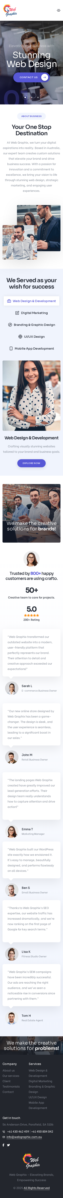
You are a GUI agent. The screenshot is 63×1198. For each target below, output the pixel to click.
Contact (8, 1092)
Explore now (31, 463)
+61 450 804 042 (42, 1131)
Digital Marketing (40, 1081)
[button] (25, 97)
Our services (11, 1075)
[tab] (31, 301)
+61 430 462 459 (18, 1131)
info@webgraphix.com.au (24, 1137)
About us (9, 1070)
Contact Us (29, 77)
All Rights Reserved (37, 1188)
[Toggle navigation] (58, 10)
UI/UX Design (38, 1097)
